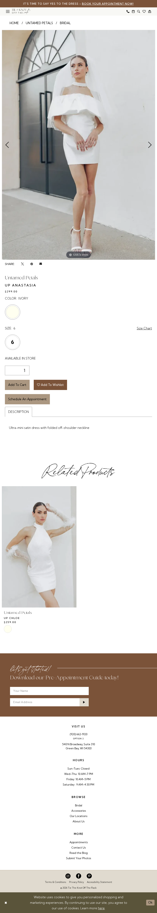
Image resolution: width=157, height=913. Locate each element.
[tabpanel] (78, 145)
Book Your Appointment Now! (108, 3)
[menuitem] (8, 11)
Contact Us (78, 847)
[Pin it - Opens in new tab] (31, 264)
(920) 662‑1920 (78, 734)
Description (18, 412)
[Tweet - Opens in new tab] (22, 264)
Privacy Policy (76, 882)
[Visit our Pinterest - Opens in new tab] (89, 876)
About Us (78, 821)
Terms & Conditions (55, 882)
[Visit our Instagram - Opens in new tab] (68, 876)
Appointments (79, 842)
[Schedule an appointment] (133, 11)
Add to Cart (17, 385)
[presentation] (39, 547)
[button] (8, 11)
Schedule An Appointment (27, 399)
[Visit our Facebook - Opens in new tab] (78, 876)
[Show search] (138, 11)
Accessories (78, 810)
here (101, 908)
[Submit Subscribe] (84, 702)
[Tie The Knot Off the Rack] (21, 11)
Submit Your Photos (78, 858)
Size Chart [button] (144, 328)
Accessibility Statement (99, 882)
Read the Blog (79, 852)
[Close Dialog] (5, 902)
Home (14, 23)
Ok (150, 902)
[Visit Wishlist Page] (144, 11)
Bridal (65, 23)
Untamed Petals (39, 23)
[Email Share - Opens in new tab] (40, 264)
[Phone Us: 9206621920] (128, 11)
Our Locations (78, 816)
